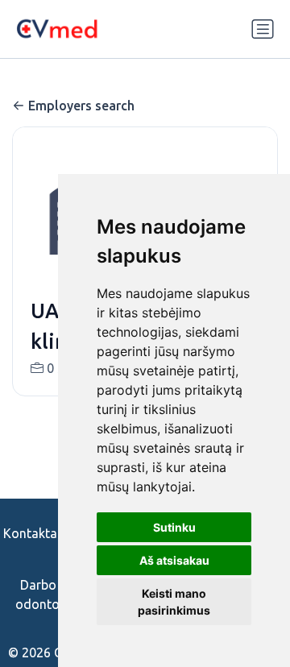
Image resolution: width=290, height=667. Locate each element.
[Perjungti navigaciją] (262, 29)
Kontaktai (31, 533)
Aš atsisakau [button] (174, 560)
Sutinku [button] (174, 527)
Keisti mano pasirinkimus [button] (174, 601)
